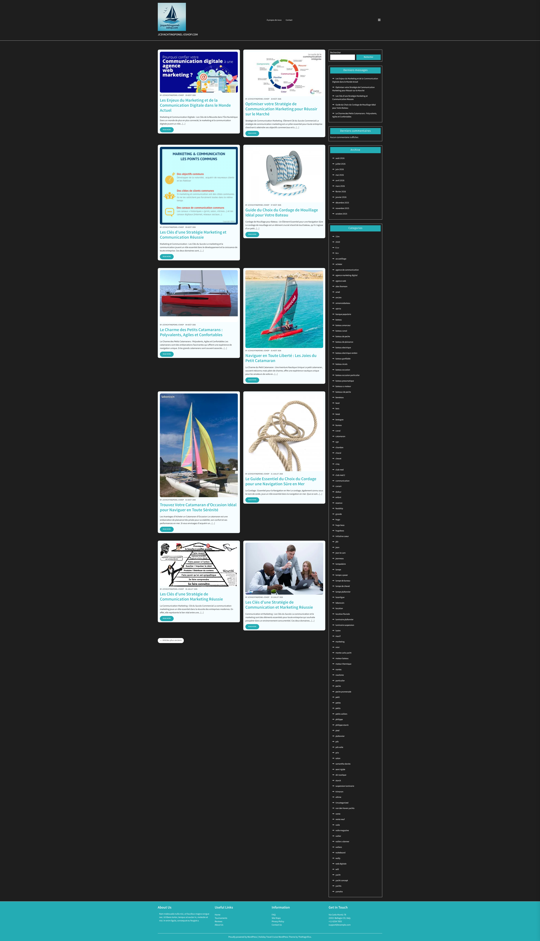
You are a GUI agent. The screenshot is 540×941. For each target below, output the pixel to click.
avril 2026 (340, 180)
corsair (339, 486)
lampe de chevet (343, 586)
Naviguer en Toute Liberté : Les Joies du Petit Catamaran (281, 358)
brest (338, 414)
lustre (338, 630)
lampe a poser (342, 575)
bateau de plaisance (344, 342)
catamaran (340, 436)
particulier (340, 680)
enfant (338, 497)
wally (338, 858)
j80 (337, 542)
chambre (339, 447)
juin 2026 (340, 169)
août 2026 (340, 158)
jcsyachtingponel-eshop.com (178, 35)
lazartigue (340, 597)
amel (338, 292)
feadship (339, 508)
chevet (338, 458)
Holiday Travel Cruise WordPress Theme (277, 937)
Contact (289, 20)
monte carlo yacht (343, 653)
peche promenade (343, 692)
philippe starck (342, 725)
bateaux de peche (343, 392)
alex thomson (341, 286)
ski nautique (341, 775)
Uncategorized (342, 803)
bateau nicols (341, 364)
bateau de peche (343, 336)
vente (338, 814)
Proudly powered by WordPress (243, 937)
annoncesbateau (343, 303)
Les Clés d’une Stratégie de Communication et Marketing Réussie (279, 605)
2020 (338, 242)
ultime (338, 797)
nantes (338, 669)
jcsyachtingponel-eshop (173, 95)
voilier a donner (342, 841)
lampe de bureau (343, 581)
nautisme (340, 675)
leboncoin (340, 603)
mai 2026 (340, 175)
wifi (337, 869)
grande (339, 514)
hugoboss (340, 530)
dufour (338, 492)
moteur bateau (342, 658)
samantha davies (343, 764)
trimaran (339, 791)
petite (338, 703)
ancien (338, 297)
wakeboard (340, 852)
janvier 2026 (341, 197)
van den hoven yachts (345, 808)
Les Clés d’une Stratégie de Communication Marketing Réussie (191, 597)
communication (342, 481)
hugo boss (340, 525)
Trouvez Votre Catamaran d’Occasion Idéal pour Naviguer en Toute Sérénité (198, 508)
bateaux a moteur (343, 386)
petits (338, 708)
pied (337, 730)
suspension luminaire (345, 786)
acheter (339, 264)
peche (338, 686)
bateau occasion (343, 370)
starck (338, 780)
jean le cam (341, 553)
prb (337, 741)
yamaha (339, 891)
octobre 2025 (341, 214)
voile (338, 825)
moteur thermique (343, 664)
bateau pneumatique (345, 381)
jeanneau (340, 558)
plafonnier (340, 736)
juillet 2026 (341, 164)
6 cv (337, 247)
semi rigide (340, 769)
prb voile (339, 747)
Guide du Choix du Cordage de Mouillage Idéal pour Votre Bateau (281, 213)
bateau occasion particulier (348, 375)
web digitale (341, 864)
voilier (338, 836)
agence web (341, 281)
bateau (339, 320)
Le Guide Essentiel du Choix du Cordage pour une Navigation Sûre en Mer (280, 482)
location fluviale (343, 614)
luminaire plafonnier (344, 619)
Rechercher (335, 52)
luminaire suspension (345, 625)
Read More (167, 130)
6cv (337, 253)
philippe (339, 719)
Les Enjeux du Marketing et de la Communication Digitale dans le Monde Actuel (195, 106)
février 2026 (341, 191)
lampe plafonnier (343, 592)
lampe (338, 569)
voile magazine (342, 830)
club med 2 (340, 475)
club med (340, 469)
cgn (337, 442)
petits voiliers (341, 714)
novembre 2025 (342, 208)
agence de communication (347, 270)
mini (337, 647)
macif (338, 636)
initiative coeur (342, 536)
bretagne (339, 419)
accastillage (341, 259)
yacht (338, 875)
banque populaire (343, 314)
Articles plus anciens (172, 640)
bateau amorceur (343, 325)
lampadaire (341, 564)
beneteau (340, 397)
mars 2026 (340, 186)
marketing (340, 641)
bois (337, 408)
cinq (337, 464)
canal (338, 431)
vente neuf (340, 819)
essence (339, 503)
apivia (338, 308)
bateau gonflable (343, 358)
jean (337, 547)
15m (337, 236)
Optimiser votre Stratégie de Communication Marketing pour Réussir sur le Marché (281, 109)
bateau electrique (343, 347)
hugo (338, 519)
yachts (338, 886)
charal (338, 453)
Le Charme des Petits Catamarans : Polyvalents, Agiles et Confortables (191, 332)
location (339, 608)
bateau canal (341, 331)
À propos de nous (274, 20)
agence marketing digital (346, 275)
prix (337, 753)
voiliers (339, 847)
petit (338, 697)
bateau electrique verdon (346, 353)
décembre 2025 (342, 202)
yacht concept (342, 880)
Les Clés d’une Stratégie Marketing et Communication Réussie (193, 235)
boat (338, 403)
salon (338, 758)
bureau (339, 425)
